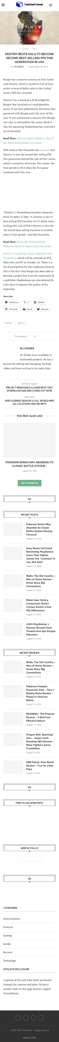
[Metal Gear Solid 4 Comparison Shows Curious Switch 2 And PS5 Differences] (13, 605)
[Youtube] (33, 1018)
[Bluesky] (40, 1018)
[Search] (55, 5)
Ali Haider (19, 66)
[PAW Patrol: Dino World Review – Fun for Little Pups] (13, 767)
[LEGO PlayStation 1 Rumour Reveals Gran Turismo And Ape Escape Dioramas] (13, 629)
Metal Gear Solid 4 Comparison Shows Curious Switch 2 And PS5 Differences (38, 605)
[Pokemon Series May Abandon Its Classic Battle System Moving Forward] (29, 440)
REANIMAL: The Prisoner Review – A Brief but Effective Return (40, 717)
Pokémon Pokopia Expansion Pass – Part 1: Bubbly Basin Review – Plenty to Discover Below (40, 693)
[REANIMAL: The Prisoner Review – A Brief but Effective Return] (13, 718)
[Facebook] (18, 1018)
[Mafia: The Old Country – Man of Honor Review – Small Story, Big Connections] (13, 580)
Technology (9, 960)
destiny (21, 323)
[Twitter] (25, 1018)
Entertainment (11, 918)
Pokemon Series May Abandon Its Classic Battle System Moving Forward (39, 529)
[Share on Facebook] (39, 336)
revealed (44, 150)
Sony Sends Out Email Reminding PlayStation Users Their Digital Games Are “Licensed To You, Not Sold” (40, 555)
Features (8, 927)
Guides (7, 943)
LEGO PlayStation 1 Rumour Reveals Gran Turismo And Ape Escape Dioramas (41, 629)
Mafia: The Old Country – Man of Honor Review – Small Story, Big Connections (41, 581)
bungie (8, 323)
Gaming (7, 935)
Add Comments (29, 483)
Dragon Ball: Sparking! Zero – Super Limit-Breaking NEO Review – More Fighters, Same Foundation (40, 741)
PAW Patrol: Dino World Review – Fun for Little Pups (40, 766)
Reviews (8, 952)
